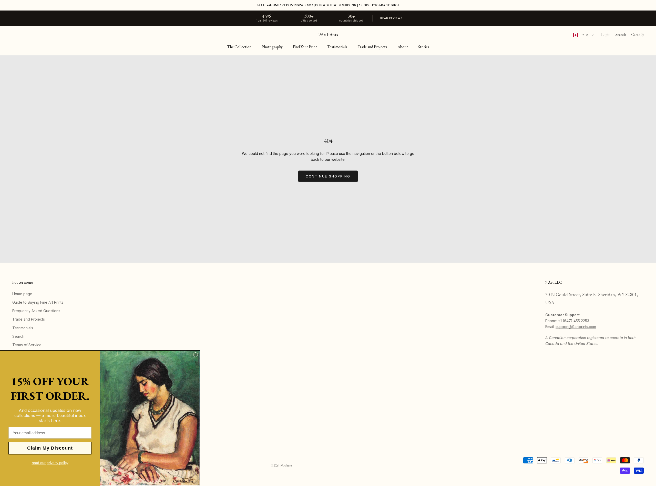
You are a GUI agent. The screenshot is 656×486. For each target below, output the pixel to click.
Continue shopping (328, 176)
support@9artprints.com (576, 326)
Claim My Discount (50, 448)
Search (18, 336)
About (402, 46)
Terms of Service (27, 345)
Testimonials (337, 46)
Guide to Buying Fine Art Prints (37, 302)
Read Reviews (391, 18)
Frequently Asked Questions (36, 311)
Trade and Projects (372, 46)
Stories (423, 46)
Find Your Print (305, 46)
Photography (272, 46)
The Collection (239, 46)
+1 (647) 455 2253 (573, 321)
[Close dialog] (195, 354)
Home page (22, 294)
